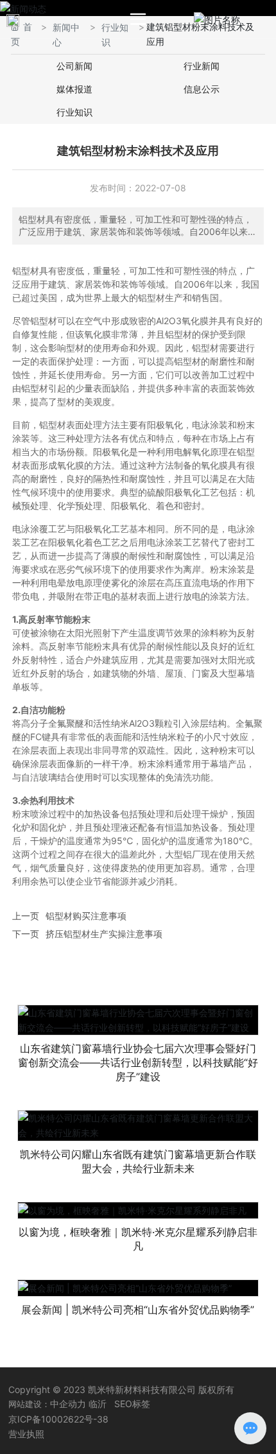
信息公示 (202, 88)
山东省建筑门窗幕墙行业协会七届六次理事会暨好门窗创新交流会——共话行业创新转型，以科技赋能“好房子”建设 (138, 1062)
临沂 (98, 1403)
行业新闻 (202, 65)
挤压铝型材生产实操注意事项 (104, 933)
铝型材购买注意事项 (86, 915)
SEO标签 (132, 1403)
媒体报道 (74, 88)
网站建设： (29, 1404)
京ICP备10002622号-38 (58, 1419)
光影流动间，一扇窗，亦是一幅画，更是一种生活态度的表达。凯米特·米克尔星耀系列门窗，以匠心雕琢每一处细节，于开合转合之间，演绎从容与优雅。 (138, 1234)
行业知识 (74, 112)
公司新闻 (74, 65)
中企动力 (68, 1403)
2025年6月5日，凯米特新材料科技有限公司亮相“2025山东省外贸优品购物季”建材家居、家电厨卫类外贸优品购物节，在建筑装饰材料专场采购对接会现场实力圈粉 (138, 1311)
